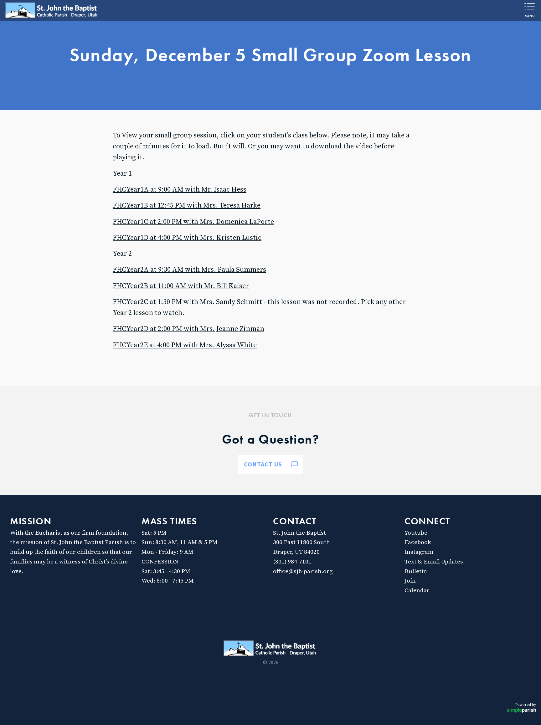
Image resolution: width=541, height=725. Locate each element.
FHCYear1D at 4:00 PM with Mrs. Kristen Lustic (187, 238)
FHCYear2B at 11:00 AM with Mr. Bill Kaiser (181, 286)
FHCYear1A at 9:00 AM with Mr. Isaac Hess (179, 189)
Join (410, 580)
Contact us (263, 464)
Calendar (417, 590)
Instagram (419, 552)
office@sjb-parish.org (303, 571)
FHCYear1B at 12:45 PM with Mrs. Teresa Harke (186, 205)
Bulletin (415, 571)
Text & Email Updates (433, 561)
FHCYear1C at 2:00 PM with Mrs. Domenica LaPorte (193, 222)
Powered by (525, 704)
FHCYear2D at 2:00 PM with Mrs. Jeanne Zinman (188, 329)
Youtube (415, 533)
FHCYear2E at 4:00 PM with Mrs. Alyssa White (185, 345)
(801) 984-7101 (292, 561)
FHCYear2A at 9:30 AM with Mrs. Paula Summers (189, 269)
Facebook (417, 542)
